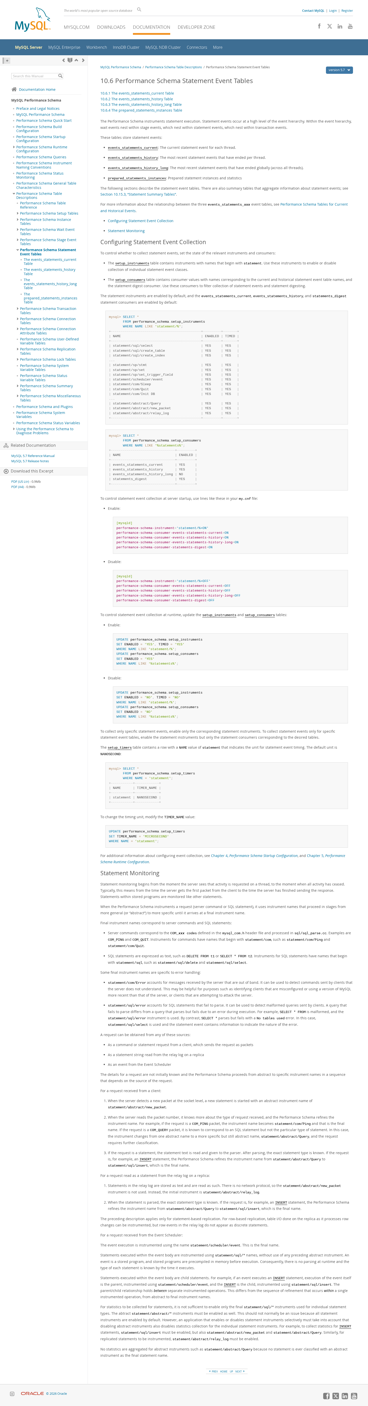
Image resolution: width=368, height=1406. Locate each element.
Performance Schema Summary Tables (46, 388)
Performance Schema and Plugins (44, 406)
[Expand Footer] (12, 1394)
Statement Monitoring (126, 230)
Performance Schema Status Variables (48, 423)
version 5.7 (337, 70)
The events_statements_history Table (49, 271)
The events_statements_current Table (50, 261)
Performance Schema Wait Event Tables (47, 231)
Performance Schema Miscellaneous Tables (50, 398)
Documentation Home (37, 89)
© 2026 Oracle (56, 1393)
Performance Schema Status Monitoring (40, 175)
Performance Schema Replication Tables (48, 351)
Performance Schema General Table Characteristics (46, 185)
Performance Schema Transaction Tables (48, 310)
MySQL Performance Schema (40, 114)
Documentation (151, 27)
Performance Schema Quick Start (44, 120)
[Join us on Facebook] (317, 27)
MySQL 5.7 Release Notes (30, 461)
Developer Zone (196, 27)
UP (231, 1371)
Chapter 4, (254, 855)
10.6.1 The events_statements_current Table (137, 93)
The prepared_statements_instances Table (50, 298)
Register (347, 11)
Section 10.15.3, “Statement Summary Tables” (138, 194)
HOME (224, 1371)
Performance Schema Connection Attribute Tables (48, 331)
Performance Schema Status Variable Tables (43, 377)
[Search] (60, 76)
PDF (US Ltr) (20, 482)
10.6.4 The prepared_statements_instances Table (141, 110)
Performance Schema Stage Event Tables (48, 242)
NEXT (239, 1371)
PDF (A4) (17, 487)
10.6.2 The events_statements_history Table (136, 99)
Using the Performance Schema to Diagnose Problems (44, 431)
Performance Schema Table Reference (43, 205)
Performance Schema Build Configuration (39, 129)
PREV (214, 1371)
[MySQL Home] (33, 20)
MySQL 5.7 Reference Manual (33, 456)
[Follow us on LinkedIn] (338, 27)
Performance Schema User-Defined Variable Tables (49, 341)
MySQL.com (77, 27)
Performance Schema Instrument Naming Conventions (44, 165)
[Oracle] (32, 1393)
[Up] (76, 60)
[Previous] (64, 60)
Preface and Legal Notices (38, 108)
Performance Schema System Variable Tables (44, 367)
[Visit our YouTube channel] (348, 27)
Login (333, 11)
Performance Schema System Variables (40, 414)
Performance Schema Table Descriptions (39, 195)
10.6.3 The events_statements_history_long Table (141, 104)
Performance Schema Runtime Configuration (41, 149)
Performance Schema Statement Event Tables (48, 252)
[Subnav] (14, 147)
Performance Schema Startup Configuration (41, 139)
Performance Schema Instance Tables (45, 221)
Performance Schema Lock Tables (48, 359)
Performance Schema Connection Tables (48, 321)
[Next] (83, 60)
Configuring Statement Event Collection (140, 220)
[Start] (70, 60)
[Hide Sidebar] (6, 61)
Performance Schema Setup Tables (49, 213)
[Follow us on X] (327, 27)
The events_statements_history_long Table (50, 284)
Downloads (111, 27)
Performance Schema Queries (41, 157)
